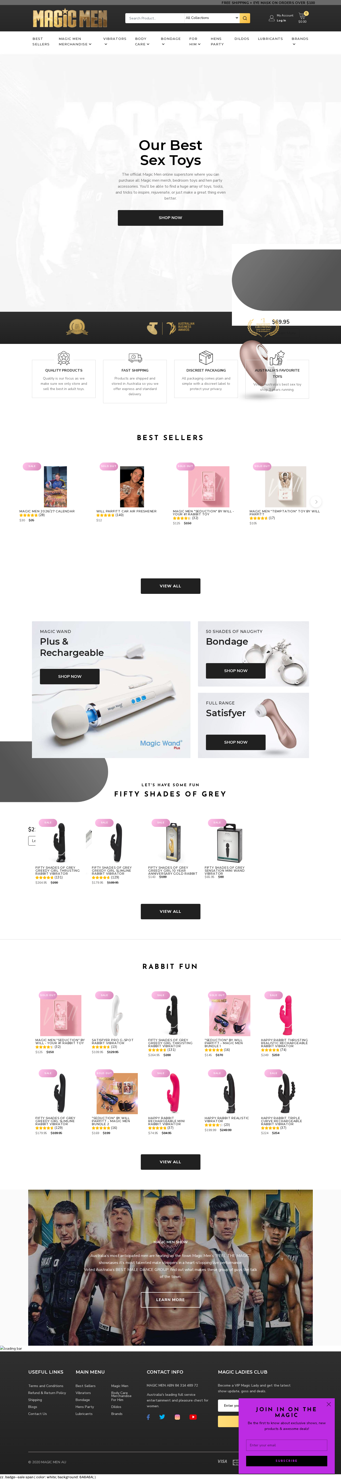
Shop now (170, 218)
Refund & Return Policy (47, 1393)
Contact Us (37, 1413)
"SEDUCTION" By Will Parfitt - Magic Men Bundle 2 (111, 1121)
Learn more (170, 1300)
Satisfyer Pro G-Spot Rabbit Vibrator (113, 1042)
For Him (193, 41)
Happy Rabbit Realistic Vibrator (227, 1120)
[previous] (25, 501)
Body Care (141, 41)
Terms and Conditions (45, 1386)
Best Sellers (41, 41)
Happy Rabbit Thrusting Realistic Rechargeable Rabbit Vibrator (284, 1043)
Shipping (35, 1400)
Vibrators (115, 39)
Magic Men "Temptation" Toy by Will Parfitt (285, 513)
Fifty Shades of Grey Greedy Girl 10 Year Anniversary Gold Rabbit (173, 870)
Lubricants (270, 39)
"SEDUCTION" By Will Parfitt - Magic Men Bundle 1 (224, 1043)
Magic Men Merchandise (73, 41)
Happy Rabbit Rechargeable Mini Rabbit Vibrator (166, 1121)
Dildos (241, 39)
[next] (316, 501)
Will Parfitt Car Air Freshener (126, 511)
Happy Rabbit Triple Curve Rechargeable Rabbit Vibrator (281, 1121)
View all (170, 586)
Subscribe (287, 1461)
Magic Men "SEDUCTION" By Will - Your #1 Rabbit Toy (203, 513)
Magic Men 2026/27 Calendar (47, 511)
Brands (300, 39)
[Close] (329, 1404)
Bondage (171, 39)
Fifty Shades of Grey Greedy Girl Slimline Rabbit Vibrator (112, 870)
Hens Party (217, 41)
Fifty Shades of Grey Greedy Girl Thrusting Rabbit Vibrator (57, 870)
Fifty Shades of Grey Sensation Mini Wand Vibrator (225, 870)
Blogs (32, 1406)
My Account (285, 15)
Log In (281, 20)
